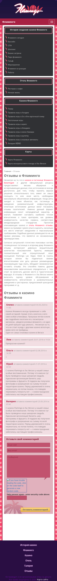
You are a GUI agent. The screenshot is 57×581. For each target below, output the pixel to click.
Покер (10, 108)
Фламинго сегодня (16, 37)
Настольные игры (15, 120)
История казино (28, 545)
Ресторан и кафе (15, 88)
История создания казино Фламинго (28, 29)
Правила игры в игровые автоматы (23, 139)
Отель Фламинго (28, 80)
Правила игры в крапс (17, 124)
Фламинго (8, 21)
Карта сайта (42, 579)
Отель (28, 560)
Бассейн (11, 41)
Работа (11, 72)
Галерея (28, 565)
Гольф (10, 60)
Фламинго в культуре (17, 68)
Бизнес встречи (14, 53)
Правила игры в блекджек (19, 128)
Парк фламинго (14, 57)
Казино (28, 555)
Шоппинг (12, 49)
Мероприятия (14, 64)
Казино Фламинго (28, 100)
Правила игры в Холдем (18, 112)
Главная (7, 171)
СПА (10, 45)
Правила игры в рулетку (18, 135)
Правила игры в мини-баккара (21, 131)
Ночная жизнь (14, 92)
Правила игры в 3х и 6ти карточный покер (26, 116)
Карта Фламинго (15, 159)
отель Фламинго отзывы (41, 225)
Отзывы (28, 570)
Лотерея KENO (14, 143)
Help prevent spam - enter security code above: (28, 494)
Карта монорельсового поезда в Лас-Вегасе (27, 163)
